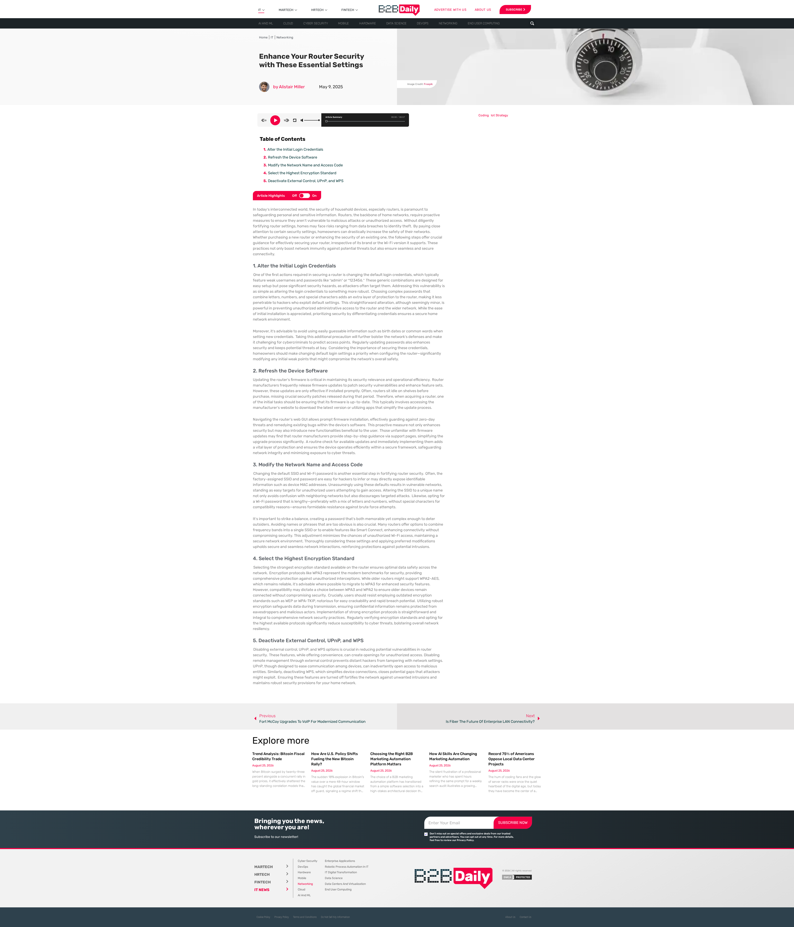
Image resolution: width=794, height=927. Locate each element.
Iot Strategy (499, 115)
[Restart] (294, 120)
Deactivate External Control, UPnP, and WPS (305, 181)
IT (259, 10)
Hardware (367, 23)
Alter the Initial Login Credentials (295, 149)
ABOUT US (483, 10)
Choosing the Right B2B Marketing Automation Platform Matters (391, 759)
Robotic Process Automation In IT (346, 867)
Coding (483, 115)
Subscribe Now (512, 822)
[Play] (275, 120)
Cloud (288, 23)
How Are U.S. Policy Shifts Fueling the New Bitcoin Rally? (334, 759)
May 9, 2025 (331, 86)
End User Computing (484, 23)
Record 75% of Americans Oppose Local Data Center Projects (511, 759)
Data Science (396, 23)
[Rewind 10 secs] (264, 120)
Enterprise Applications (340, 861)
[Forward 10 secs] (286, 120)
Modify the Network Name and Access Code (305, 165)
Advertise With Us (450, 10)
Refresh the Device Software (292, 157)
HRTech (317, 10)
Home (263, 37)
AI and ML (265, 23)
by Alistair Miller (289, 86)
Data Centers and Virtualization (345, 884)
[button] (532, 23)
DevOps (422, 23)
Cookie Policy (263, 917)
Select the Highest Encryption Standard (302, 173)
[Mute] (302, 120)
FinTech (347, 10)
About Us (510, 917)
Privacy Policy (281, 917)
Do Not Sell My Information (335, 917)
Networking (448, 23)
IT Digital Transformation (341, 872)
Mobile (343, 23)
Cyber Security (315, 23)
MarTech (286, 10)
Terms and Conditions (305, 917)
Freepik (428, 84)
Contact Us (525, 917)
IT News (261, 890)
